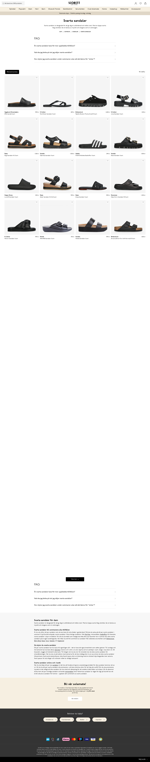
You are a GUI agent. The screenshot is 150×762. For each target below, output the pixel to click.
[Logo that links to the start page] (74, 3)
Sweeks (52, 641)
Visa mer (74, 579)
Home (104, 9)
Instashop (113, 9)
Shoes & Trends (54, 9)
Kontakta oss (49, 719)
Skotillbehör (67, 9)
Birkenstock (110, 639)
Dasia (43, 641)
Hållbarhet (124, 9)
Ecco (47, 641)
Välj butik (142, 759)
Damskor (67, 31)
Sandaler (75, 31)
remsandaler (69, 671)
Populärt (22, 9)
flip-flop (87, 634)
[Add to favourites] (36, 77)
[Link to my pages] (135, 3)
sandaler (55, 665)
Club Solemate (93, 9)
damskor (57, 650)
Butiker (82, 719)
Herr (37, 9)
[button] (100, 739)
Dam (30, 9)
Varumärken (80, 9)
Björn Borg (37, 641)
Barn (43, 9)
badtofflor (103, 634)
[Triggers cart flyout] (145, 3)
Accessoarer (136, 9)
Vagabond (61, 641)
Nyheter (12, 9)
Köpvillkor (99, 719)
